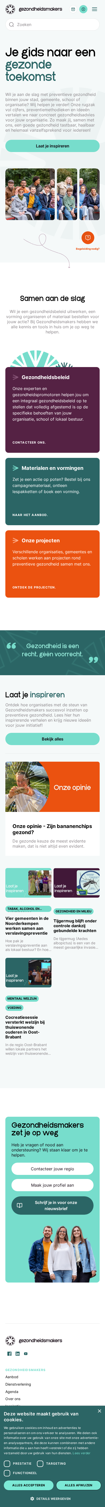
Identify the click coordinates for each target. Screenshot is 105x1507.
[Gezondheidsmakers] (33, 9)
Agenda (11, 1391)
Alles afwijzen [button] (79, 1485)
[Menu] (94, 9)
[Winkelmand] (73, 9)
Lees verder (81, 1453)
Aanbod (11, 1377)
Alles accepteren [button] (28, 1485)
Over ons (12, 1399)
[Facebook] (9, 1354)
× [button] (99, 1411)
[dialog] (52, 1456)
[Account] (83, 9)
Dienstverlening (18, 1384)
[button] (52, 1498)
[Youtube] (26, 1354)
